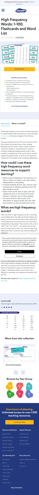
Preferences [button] (32, 246)
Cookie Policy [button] (26, 244)
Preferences (19, 256)
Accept (19, 251)
